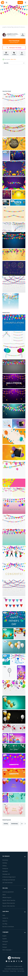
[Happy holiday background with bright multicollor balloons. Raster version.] (9, 473)
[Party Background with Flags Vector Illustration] (13, 269)
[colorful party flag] (13, 233)
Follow (22, 35)
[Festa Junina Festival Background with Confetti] (6, 204)
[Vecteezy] (2, 2)
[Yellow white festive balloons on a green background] (13, 718)
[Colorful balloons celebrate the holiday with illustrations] (8, 705)
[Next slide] (21, 942)
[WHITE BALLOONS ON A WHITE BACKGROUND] (9, 755)
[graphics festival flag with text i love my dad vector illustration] (9, 742)
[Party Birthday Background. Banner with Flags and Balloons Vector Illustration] (20, 212)
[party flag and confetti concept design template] (13, 283)
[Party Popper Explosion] (8, 255)
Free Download (14, 41)
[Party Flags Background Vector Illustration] (13, 130)
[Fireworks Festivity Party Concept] (13, 297)
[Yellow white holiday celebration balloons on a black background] (13, 814)
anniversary (14, 942)
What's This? (13, 59)
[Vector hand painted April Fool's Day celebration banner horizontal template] (10, 846)
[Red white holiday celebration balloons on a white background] (6, 826)
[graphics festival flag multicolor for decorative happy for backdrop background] (5, 155)
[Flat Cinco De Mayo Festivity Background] (13, 178)
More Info (6, 62)
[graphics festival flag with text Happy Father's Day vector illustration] (6, 731)
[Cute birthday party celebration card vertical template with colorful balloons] (5, 905)
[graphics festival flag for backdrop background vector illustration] (9, 376)
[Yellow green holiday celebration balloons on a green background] (8, 693)
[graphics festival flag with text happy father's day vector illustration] (13, 679)
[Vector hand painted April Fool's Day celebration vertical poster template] (6, 770)
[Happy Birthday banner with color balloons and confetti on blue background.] (13, 784)
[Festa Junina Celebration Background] (9, 213)
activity (6, 942)
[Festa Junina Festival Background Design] (10, 165)
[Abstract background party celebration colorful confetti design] (7, 246)
